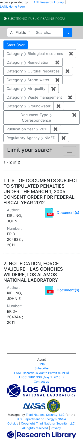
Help (42, 364)
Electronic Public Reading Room (34, 18)
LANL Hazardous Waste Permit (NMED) (41, 373)
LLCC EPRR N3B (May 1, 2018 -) (41, 377)
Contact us (41, 381)
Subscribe (41, 368)
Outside (12, 423)
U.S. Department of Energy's (37, 419)
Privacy (56, 428)
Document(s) (68, 212)
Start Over (15, 45)
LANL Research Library (48, 2)
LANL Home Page (12, 6)
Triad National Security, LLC (45, 414)
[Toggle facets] (69, 150)
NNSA (62, 419)
